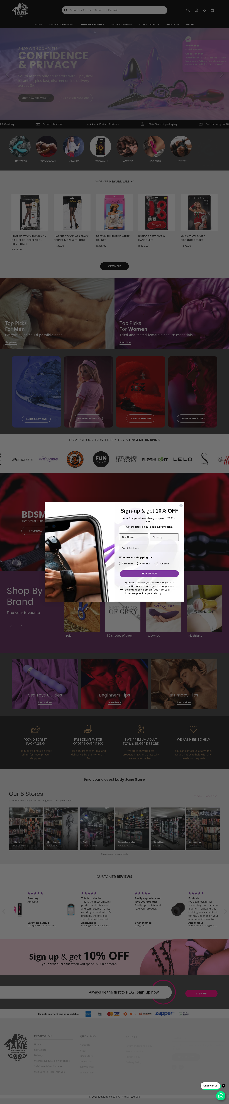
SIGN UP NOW (149, 573)
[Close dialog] (181, 505)
